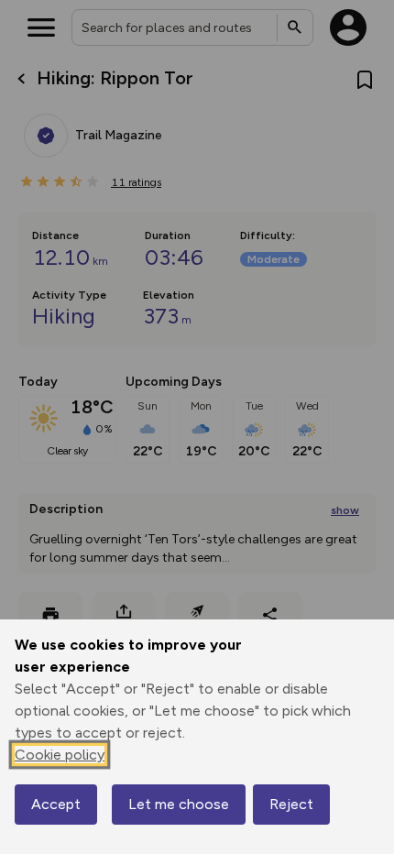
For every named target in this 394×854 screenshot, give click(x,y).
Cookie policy (59, 754)
